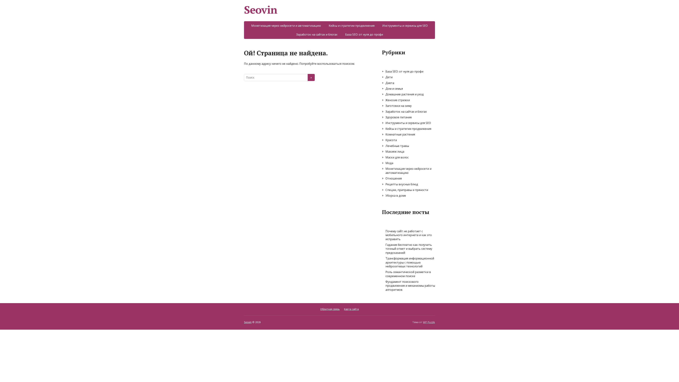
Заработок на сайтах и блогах (316, 34)
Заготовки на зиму (398, 106)
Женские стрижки (397, 100)
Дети (389, 77)
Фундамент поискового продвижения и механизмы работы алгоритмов (410, 286)
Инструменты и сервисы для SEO (405, 26)
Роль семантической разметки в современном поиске (408, 274)
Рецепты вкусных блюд (401, 184)
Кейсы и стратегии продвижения (352, 26)
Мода (389, 163)
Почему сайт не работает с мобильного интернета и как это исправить (408, 235)
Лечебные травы (397, 146)
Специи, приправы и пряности (406, 190)
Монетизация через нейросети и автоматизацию (286, 26)
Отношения (393, 178)
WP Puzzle (429, 322)
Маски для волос (397, 157)
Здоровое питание (398, 117)
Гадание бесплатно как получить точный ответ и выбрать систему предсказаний (408, 249)
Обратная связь (330, 309)
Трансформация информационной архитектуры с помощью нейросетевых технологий (409, 262)
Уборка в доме (395, 196)
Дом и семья (394, 89)
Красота (391, 140)
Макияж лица (394, 152)
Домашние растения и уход (404, 94)
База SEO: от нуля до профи (364, 34)
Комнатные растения (400, 134)
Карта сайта (351, 309)
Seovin (260, 9)
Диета (389, 83)
